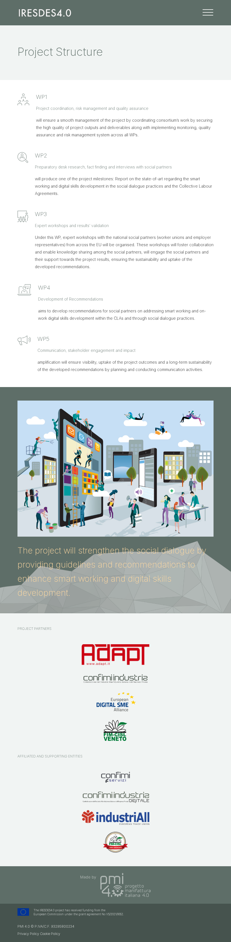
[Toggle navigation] (208, 12)
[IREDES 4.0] (44, 12)
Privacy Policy (28, 934)
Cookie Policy (50, 934)
